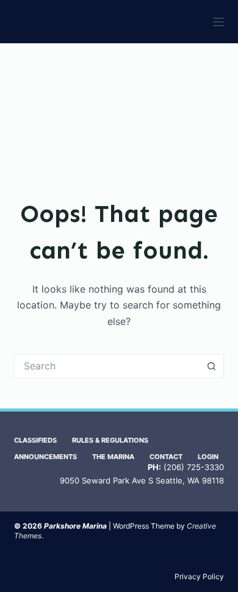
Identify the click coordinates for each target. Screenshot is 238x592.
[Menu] (218, 21)
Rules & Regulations (110, 440)
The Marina (113, 456)
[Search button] (212, 366)
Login (208, 456)
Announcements (45, 456)
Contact (166, 456)
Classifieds (35, 440)
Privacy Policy (199, 576)
